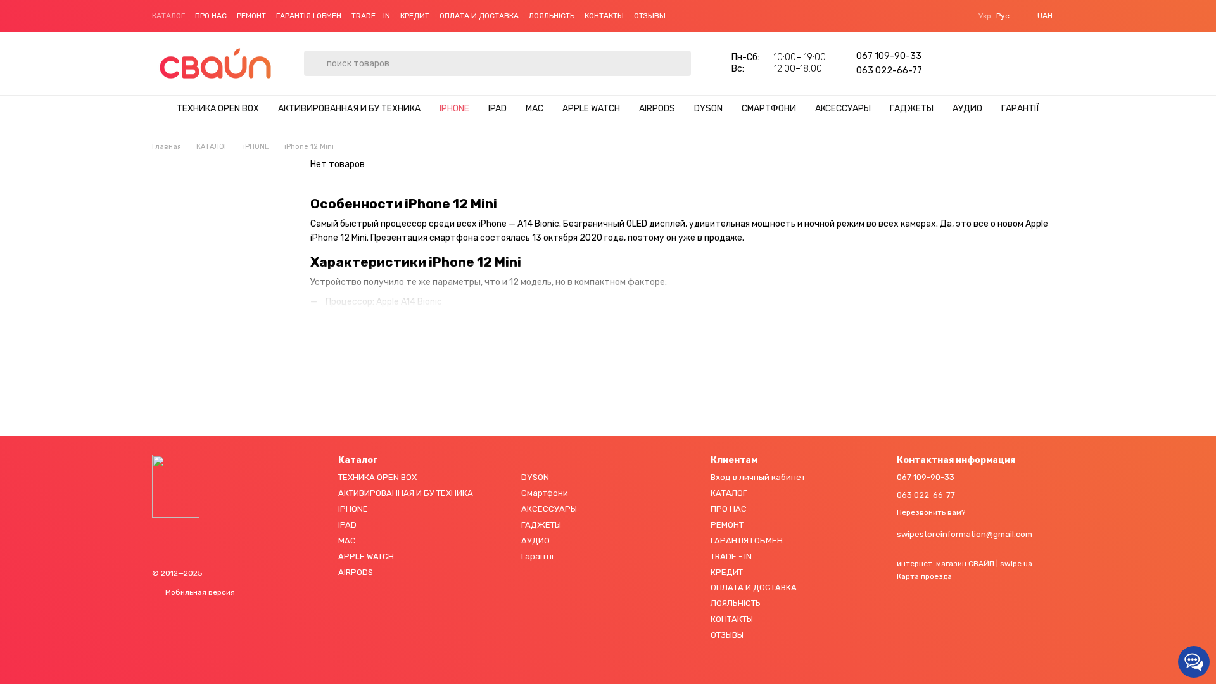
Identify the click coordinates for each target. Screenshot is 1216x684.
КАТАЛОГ (168, 15)
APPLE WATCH (591, 108)
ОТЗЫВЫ (650, 15)
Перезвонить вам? (931, 512)
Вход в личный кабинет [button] (758, 477)
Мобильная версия (199, 592)
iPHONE (454, 108)
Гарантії (1020, 108)
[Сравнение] (988, 63)
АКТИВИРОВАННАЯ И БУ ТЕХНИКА (349, 108)
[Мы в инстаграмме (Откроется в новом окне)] (699, 16)
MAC (534, 108)
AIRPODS (657, 108)
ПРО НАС (211, 15)
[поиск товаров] (314, 54)
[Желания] (955, 63)
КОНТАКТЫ (604, 15)
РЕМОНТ (251, 15)
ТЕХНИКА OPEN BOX (218, 108)
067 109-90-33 (889, 56)
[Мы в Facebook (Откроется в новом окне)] (683, 16)
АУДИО (967, 108)
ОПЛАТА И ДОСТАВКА (479, 15)
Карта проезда (924, 576)
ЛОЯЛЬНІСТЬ (551, 15)
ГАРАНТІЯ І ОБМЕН (308, 15)
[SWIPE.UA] (176, 485)
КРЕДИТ (414, 15)
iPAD (497, 108)
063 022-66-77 (889, 70)
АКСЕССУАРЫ (843, 108)
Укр (984, 16)
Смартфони (769, 108)
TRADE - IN (371, 15)
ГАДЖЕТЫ (912, 108)
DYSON (708, 108)
